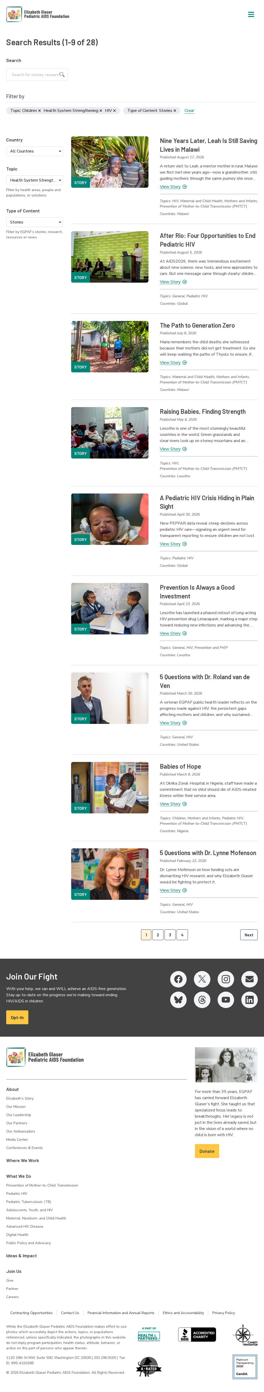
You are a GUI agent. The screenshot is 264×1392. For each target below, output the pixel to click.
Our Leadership (18, 1114)
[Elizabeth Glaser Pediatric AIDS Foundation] (45, 1057)
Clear (189, 110)
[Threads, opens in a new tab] (202, 1000)
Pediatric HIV (16, 1193)
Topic (12, 169)
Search (13, 60)
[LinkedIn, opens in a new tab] (249, 1000)
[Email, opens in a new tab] (249, 979)
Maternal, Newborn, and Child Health (36, 1218)
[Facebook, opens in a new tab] (178, 979)
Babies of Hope (180, 766)
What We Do (18, 1176)
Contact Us (70, 1312)
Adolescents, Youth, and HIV (29, 1210)
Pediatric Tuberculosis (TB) (28, 1201)
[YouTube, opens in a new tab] (226, 1000)
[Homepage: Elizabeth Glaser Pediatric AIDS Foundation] (24, 14)
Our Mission (16, 1106)
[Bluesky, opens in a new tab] (178, 1000)
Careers (12, 1297)
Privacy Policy (223, 1312)
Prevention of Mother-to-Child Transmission (42, 1185)
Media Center (17, 1139)
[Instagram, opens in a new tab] (226, 979)
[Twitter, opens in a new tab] (202, 979)
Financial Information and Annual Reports (121, 1312)
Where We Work (22, 1160)
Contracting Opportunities (31, 1312)
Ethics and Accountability (183, 1312)
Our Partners (16, 1123)
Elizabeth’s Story (20, 1098)
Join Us (13, 1271)
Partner (12, 1288)
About (12, 1089)
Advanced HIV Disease (24, 1226)
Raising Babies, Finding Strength (203, 411)
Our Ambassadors (20, 1131)
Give (9, 1280)
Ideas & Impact (21, 1255)
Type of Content (23, 210)
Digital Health (17, 1234)
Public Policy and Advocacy (28, 1243)
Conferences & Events (24, 1147)
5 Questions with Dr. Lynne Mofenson (208, 852)
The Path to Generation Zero (197, 325)
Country (14, 139)
